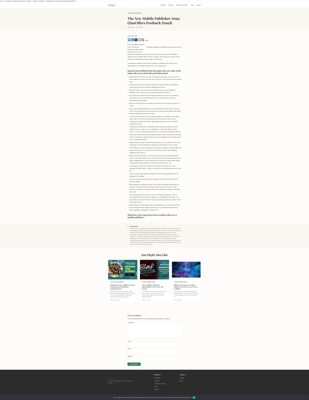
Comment (130, 322)
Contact (198, 5)
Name (129, 341)
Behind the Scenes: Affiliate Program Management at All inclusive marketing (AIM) (122, 287)
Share (146, 40)
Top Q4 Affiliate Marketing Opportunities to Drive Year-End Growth (152, 287)
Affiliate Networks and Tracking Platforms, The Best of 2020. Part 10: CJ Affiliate (186, 287)
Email (129, 348)
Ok (194, 397)
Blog (192, 5)
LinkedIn (182, 378)
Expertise (171, 5)
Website (129, 356)
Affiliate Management (134, 13)
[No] (307, 397)
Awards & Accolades (182, 5)
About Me (163, 5)
